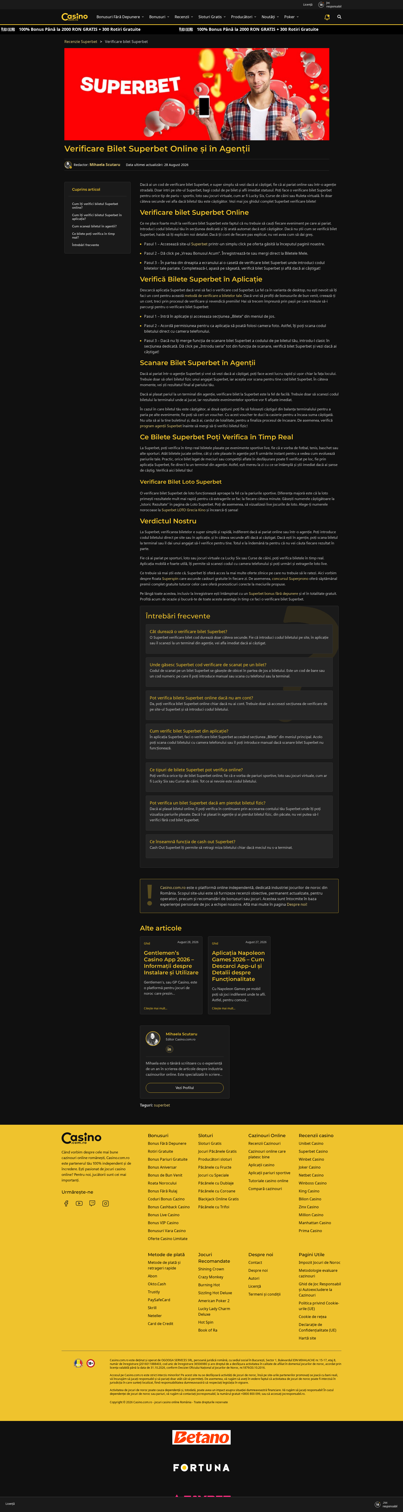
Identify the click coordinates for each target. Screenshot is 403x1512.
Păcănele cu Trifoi (213, 1206)
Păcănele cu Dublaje (216, 1183)
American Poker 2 (213, 1300)
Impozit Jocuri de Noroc (319, 1262)
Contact (255, 1262)
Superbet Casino (313, 1151)
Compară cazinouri (265, 1188)
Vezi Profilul (185, 1088)
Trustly (154, 1291)
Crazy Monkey (210, 1276)
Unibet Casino (311, 1143)
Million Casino (311, 1214)
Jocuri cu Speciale (213, 1175)
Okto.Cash (157, 1283)
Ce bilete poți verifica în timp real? (93, 235)
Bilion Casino (310, 1199)
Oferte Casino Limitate (168, 1238)
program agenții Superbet (161, 426)
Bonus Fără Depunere (167, 1143)
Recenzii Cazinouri (264, 1143)
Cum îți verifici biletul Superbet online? (95, 205)
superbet (162, 1105)
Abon (152, 1276)
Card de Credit (160, 1323)
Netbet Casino (311, 1175)
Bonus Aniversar (162, 1167)
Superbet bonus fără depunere (273, 593)
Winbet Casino (311, 1159)
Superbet (199, 244)
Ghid (147, 943)
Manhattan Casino (315, 1222)
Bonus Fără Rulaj (162, 1191)
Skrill (152, 1307)
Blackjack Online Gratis (218, 1199)
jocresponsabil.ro (293, 1394)
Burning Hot (209, 1284)
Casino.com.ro (119, 1360)
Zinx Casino (309, 1206)
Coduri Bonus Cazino (166, 1199)
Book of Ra (207, 1330)
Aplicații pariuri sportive (269, 1172)
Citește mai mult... (155, 1008)
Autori (253, 1278)
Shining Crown (211, 1269)
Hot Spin (205, 1322)
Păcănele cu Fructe (214, 1167)
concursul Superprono (290, 578)
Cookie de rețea (313, 1316)
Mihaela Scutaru (105, 164)
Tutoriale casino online (268, 1180)
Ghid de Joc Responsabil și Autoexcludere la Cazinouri (320, 1289)
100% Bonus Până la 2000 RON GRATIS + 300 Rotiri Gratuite (80, 29)
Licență (308, 5)
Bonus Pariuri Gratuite (168, 1159)
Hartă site (307, 1338)
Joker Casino (310, 1167)
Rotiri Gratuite (160, 1151)
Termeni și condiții (264, 1294)
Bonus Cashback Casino (169, 1206)
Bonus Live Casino (164, 1214)
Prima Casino (310, 1230)
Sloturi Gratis (210, 1143)
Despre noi (258, 1270)
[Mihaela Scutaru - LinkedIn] (169, 1049)
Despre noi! (297, 904)
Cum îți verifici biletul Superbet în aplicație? (97, 217)
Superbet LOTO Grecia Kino (183, 510)
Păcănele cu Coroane (216, 1191)
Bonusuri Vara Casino (167, 1230)
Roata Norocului (162, 1183)
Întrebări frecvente (85, 245)
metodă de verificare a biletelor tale (213, 295)
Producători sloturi (215, 1159)
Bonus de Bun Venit (165, 1175)
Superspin (170, 578)
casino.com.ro (173, 887)
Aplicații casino (261, 1164)
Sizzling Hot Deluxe (215, 1292)
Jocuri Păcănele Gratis (217, 1151)
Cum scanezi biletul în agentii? (94, 226)
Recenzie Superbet (80, 41)
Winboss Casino (313, 1183)
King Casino (309, 1191)
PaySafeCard (159, 1299)
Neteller (155, 1315)
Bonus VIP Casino (163, 1222)
